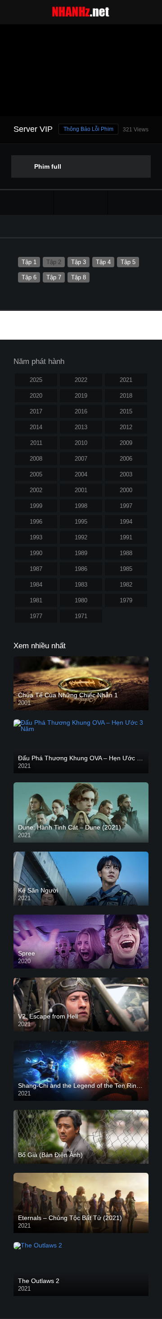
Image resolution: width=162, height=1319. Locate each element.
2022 (81, 380)
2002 (36, 490)
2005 (36, 474)
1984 (36, 584)
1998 (81, 505)
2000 (126, 490)
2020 (36, 395)
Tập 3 (78, 262)
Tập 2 (53, 262)
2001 (81, 490)
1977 (36, 616)
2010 (81, 443)
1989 (81, 553)
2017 (36, 411)
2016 (81, 411)
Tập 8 (78, 277)
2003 (126, 474)
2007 (81, 458)
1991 (126, 537)
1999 (36, 505)
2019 (81, 395)
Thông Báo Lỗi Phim (88, 129)
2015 (126, 411)
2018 (126, 395)
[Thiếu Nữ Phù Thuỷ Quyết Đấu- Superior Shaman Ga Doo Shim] (81, 202)
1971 (81, 616)
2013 (81, 427)
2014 (36, 427)
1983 (81, 584)
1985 (126, 568)
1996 (36, 521)
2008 (36, 458)
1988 (126, 553)
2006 (126, 458)
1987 (36, 568)
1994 (126, 521)
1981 (36, 600)
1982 (126, 584)
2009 (126, 443)
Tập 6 (29, 277)
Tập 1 (29, 262)
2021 (126, 380)
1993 (36, 537)
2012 (126, 427)
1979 (126, 600)
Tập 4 (103, 262)
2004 (81, 474)
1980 (81, 600)
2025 (36, 380)
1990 (36, 553)
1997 (126, 505)
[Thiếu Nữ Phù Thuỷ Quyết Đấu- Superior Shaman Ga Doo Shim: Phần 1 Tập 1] (27, 202)
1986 (81, 568)
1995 (81, 521)
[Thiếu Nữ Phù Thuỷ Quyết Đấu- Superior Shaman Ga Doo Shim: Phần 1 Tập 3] (135, 202)
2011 (36, 443)
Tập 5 (128, 262)
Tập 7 (53, 277)
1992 (81, 537)
